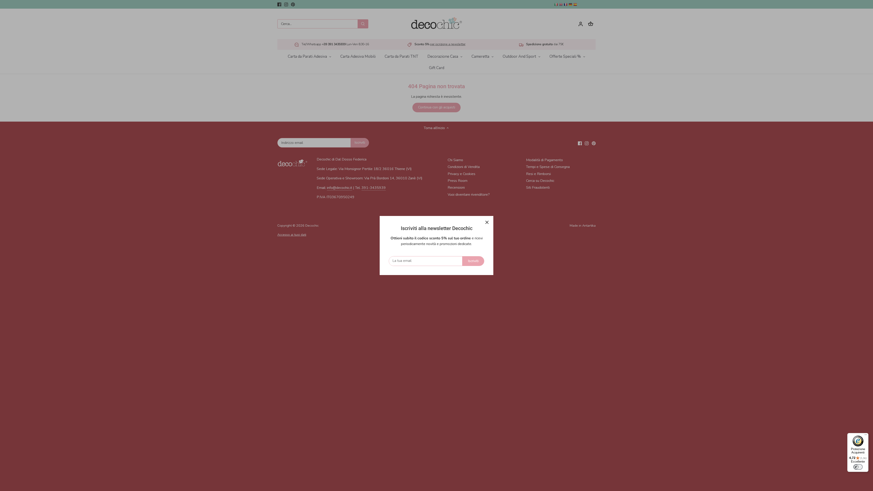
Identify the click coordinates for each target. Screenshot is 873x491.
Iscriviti (473, 260)
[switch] (858, 467)
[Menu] (865, 435)
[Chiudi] (487, 222)
